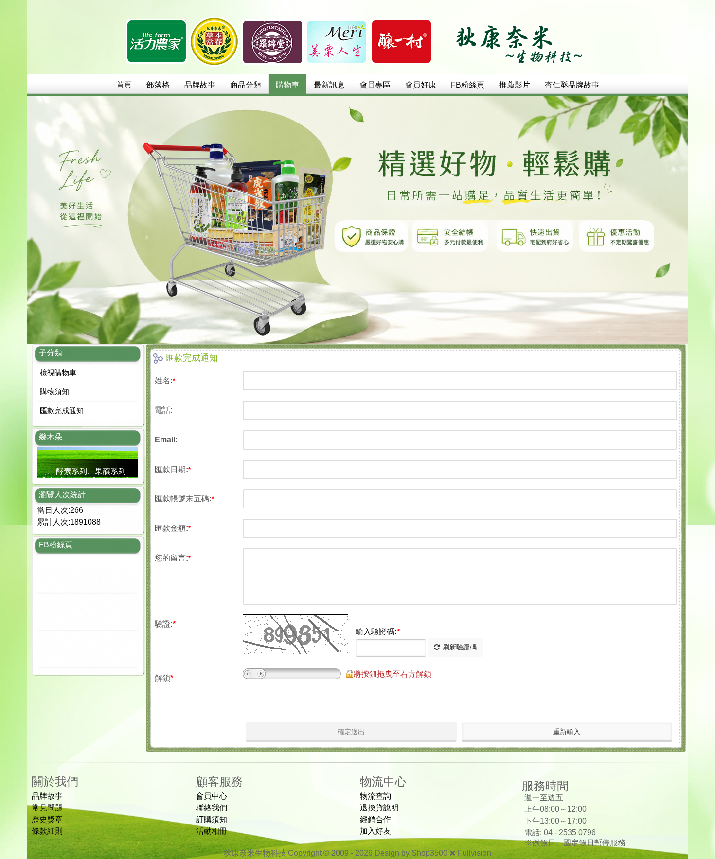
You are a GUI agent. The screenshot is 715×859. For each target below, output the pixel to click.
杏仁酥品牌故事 (572, 85)
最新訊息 (329, 85)
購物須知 (54, 391)
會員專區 (375, 85)
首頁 (124, 85)
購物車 (287, 85)
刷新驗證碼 (460, 647)
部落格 (158, 85)
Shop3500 (429, 853)
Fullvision (474, 853)
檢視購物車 (58, 372)
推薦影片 (514, 85)
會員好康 (420, 85)
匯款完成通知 (62, 410)
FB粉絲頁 (467, 85)
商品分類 (245, 85)
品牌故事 (199, 85)
